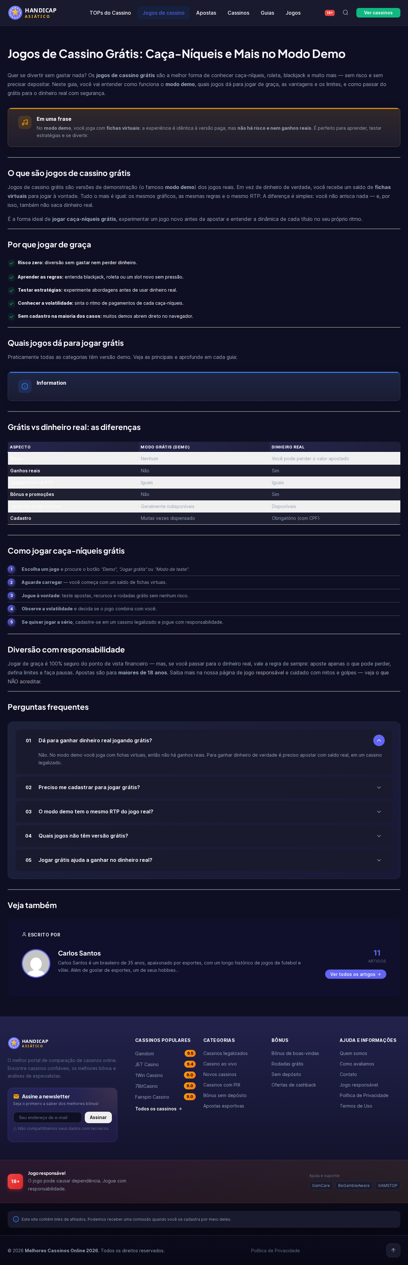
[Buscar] (345, 13)
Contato (348, 1074)
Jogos (293, 13)
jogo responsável (264, 672)
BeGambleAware (354, 1185)
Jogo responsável (359, 1084)
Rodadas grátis (287, 1063)
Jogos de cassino (163, 13)
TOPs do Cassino (110, 13)
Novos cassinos (220, 1074)
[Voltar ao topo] (393, 1250)
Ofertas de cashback (294, 1084)
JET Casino (164, 1064)
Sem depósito (286, 1074)
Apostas (206, 13)
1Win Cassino (164, 1075)
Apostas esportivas (223, 1106)
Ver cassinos (378, 12)
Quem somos (353, 1053)
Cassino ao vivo (220, 1063)
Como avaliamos (357, 1063)
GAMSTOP (387, 1185)
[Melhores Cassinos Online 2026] (36, 12)
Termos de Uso (356, 1106)
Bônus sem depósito (225, 1095)
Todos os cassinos (156, 1108)
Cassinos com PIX (221, 1084)
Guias (267, 13)
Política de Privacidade (364, 1095)
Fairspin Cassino (164, 1097)
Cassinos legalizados (225, 1053)
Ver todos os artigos (352, 974)
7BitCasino (164, 1086)
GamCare (321, 1185)
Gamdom (164, 1053)
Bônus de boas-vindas (295, 1053)
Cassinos (238, 13)
